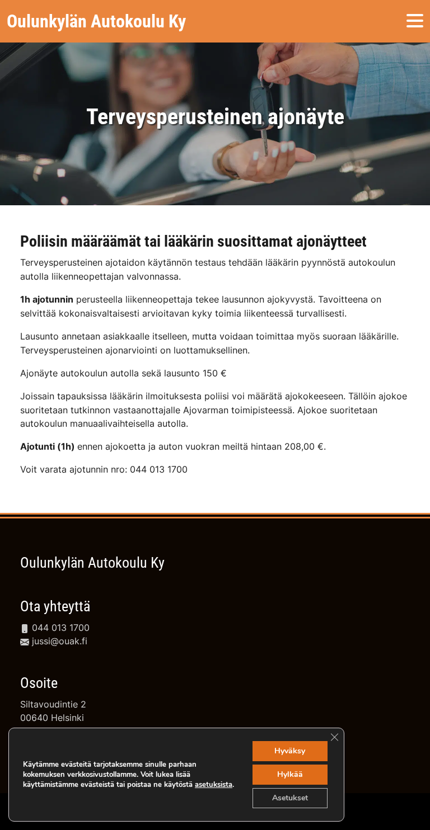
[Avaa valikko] (414, 21)
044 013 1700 (59, 627)
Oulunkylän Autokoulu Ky (92, 562)
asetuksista (213, 785)
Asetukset (290, 798)
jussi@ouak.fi (58, 641)
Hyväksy (289, 751)
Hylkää (290, 774)
